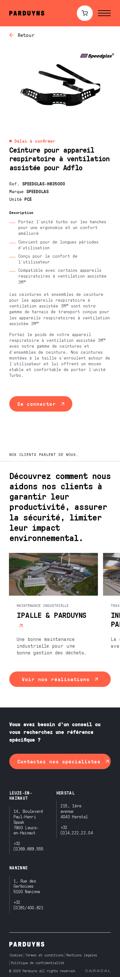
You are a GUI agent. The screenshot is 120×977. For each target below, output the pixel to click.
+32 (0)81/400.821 (28, 904)
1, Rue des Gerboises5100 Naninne (26, 886)
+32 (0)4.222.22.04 (76, 829)
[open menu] (104, 13)
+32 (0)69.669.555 (28, 845)
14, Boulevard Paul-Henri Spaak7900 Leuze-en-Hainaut (28, 821)
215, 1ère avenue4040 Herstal (74, 811)
